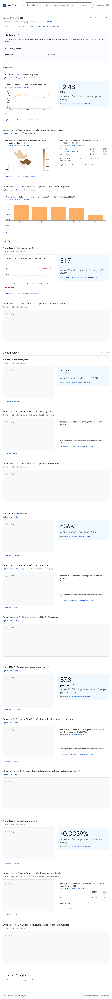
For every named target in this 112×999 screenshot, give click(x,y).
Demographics (42, 26)
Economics (21, 26)
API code (18, 120)
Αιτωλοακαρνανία (71, 152)
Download (10, 120)
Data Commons (13, 5)
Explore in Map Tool (30, 176)
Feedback (100, 5)
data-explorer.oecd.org (17, 261)
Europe (43, 22)
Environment (56, 26)
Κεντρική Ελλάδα (27, 22)
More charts (105, 358)
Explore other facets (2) (11, 536)
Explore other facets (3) (11, 78)
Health (30, 26)
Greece (37, 22)
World (49, 22)
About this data (24, 87)
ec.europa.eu (9, 59)
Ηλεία (67, 154)
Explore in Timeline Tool (31, 120)
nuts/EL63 (106, 18)
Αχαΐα (67, 149)
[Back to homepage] (4, 5)
